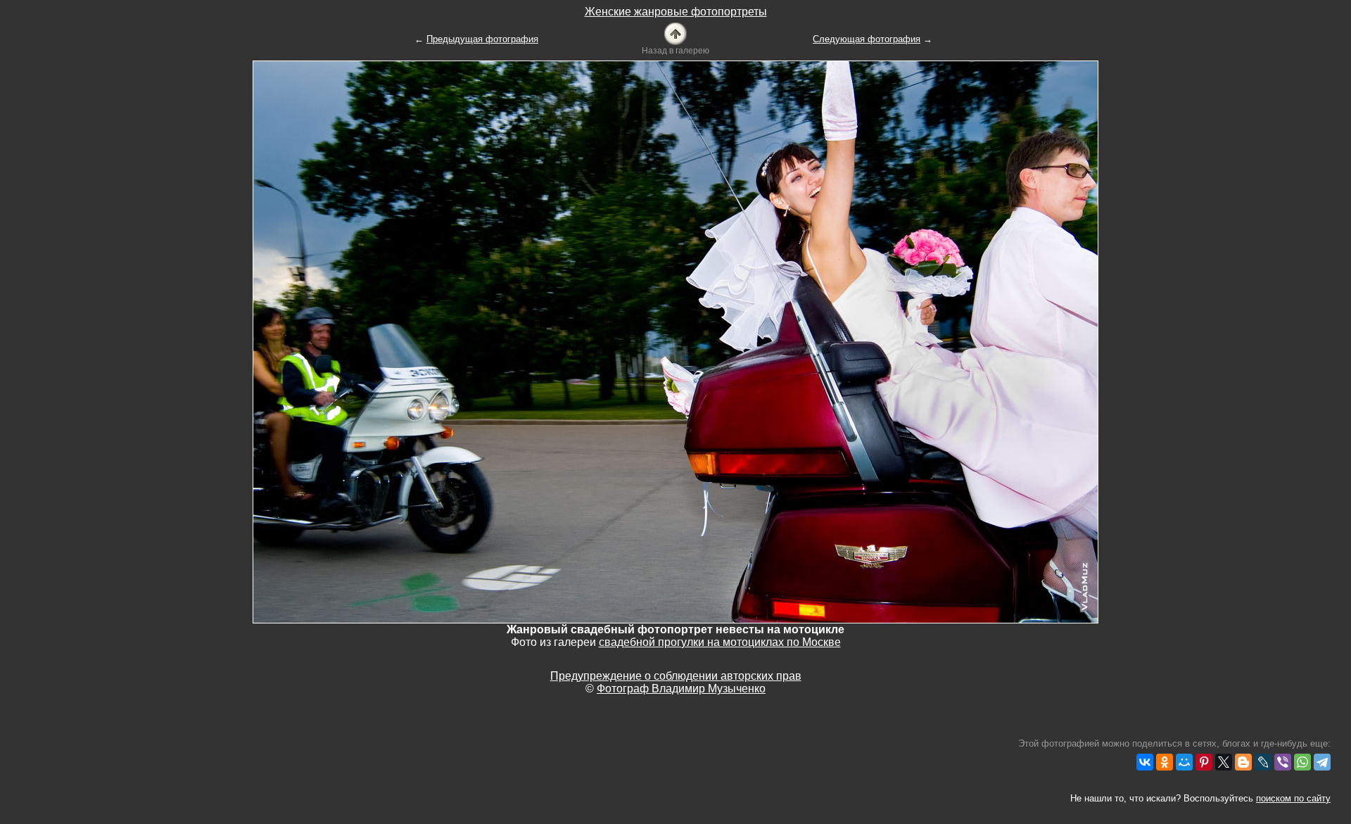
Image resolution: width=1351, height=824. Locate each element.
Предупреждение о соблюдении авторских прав (675, 676)
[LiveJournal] (1263, 762)
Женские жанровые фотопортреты (676, 12)
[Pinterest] (1203, 762)
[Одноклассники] (1164, 762)
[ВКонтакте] (1144, 762)
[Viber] (1282, 762)
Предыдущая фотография (482, 39)
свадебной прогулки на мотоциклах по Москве (720, 642)
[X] (1223, 762)
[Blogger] (1243, 762)
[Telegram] (1322, 762)
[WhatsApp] (1302, 762)
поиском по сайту (1293, 798)
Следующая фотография (866, 39)
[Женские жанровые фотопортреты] (675, 33)
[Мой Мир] (1184, 762)
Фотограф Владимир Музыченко (681, 689)
